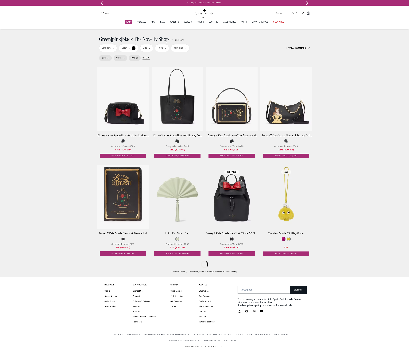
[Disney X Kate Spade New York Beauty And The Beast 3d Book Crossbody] (232, 99)
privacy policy (254, 305)
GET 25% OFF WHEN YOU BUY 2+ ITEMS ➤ (204, 3)
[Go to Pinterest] (254, 312)
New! (286, 172)
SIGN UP (298, 289)
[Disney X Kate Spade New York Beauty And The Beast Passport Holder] (123, 197)
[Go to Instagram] (239, 312)
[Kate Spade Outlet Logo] (204, 13)
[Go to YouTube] (261, 312)
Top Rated (231, 172)
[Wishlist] (298, 13)
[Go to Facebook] (247, 312)
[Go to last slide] (101, 2)
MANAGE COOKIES (281, 335)
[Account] (303, 13)
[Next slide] (307, 2)
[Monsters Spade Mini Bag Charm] (286, 197)
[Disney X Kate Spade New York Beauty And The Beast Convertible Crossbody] (286, 99)
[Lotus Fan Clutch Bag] (177, 197)
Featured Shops (178, 272)
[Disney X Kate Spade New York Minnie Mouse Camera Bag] (123, 99)
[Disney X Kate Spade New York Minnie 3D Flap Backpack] (232, 197)
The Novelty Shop (196, 272)
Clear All (146, 58)
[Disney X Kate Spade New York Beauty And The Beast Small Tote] (177, 99)
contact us (270, 305)
